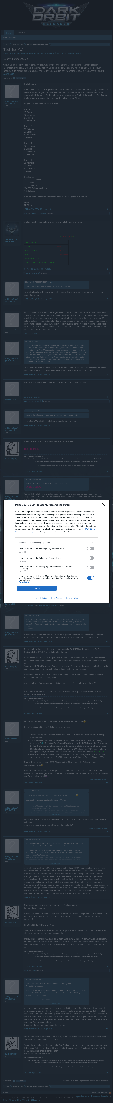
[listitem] (56, 542)
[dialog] (56, 551)
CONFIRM (37, 588)
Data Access (56, 598)
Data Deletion (41, 598)
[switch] (90, 548)
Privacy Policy (72, 598)
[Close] (104, 505)
